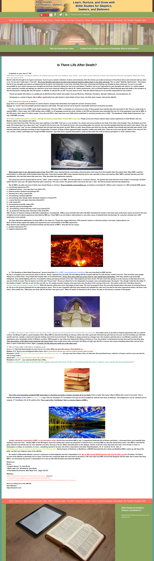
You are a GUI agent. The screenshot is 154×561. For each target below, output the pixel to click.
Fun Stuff (70, 20)
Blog (45, 20)
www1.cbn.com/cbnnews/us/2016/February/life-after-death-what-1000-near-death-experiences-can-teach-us (41, 480)
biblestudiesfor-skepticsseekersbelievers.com (135, 515)
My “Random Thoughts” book (135, 20)
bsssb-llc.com (126, 517)
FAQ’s (50, 20)
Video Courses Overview (32, 20)
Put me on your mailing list (80, 14)
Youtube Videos (60, 20)
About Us (18, 20)
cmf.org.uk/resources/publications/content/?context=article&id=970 (28, 478)
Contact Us (79, 20)
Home (11, 20)
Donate (87, 20)
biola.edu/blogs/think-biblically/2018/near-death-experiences (26, 476)
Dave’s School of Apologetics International (107, 20)
